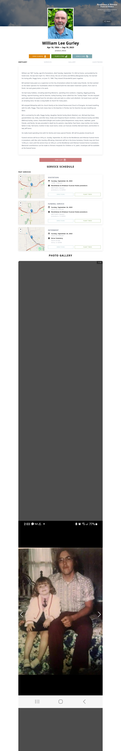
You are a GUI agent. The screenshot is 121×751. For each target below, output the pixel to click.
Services (48, 62)
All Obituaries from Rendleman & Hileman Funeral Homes (107, 10)
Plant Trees (87, 194)
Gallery (72, 62)
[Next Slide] (99, 614)
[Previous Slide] (21, 614)
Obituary (22, 62)
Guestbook (98, 62)
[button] (32, 184)
